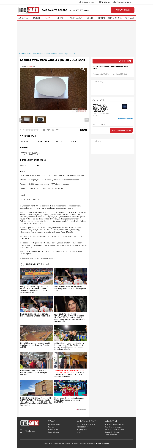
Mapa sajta (75, 444)
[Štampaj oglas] (57, 130)
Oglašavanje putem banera (113, 432)
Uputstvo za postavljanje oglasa (114, 424)
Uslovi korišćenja (53, 432)
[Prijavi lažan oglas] (44, 130)
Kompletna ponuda (125, 119)
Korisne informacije (111, 435)
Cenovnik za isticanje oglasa (113, 427)
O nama (51, 421)
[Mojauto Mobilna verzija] (21, 432)
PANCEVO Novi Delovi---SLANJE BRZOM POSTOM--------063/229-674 (102, 108)
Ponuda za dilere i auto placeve (114, 429)
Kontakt (78, 432)
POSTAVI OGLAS (122, 10)
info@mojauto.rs (81, 429)
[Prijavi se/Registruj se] (133, 2)
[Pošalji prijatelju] (53, 130)
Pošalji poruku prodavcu (121, 130)
